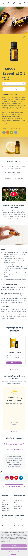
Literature (16, 504)
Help (15, 517)
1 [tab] (10, 369)
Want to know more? (14, 551)
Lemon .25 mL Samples (14, 352)
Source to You (6, 510)
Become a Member (7, 517)
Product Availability (18, 526)
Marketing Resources (15, 449)
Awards (4, 506)
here (9, 541)
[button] (4, 132)
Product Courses (18, 500)
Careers (4, 500)
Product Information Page (15, 444)
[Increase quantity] (23, 84)
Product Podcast (18, 506)
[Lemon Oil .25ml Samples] (14, 343)
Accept (14, 545)
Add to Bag (14, 89)
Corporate (4, 498)
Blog (15, 498)
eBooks (16, 502)
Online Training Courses (8, 520)
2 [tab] (13, 369)
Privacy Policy (14, 554)
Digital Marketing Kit (7, 528)
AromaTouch (17, 508)
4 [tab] (17, 369)
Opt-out (14, 549)
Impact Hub (5, 504)
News (3, 502)
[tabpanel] (14, 350)
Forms (3, 526)
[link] (20, 3)
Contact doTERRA (14, 486)
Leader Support (18, 520)
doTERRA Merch (6, 508)
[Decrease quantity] (4, 84)
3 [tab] (15, 369)
